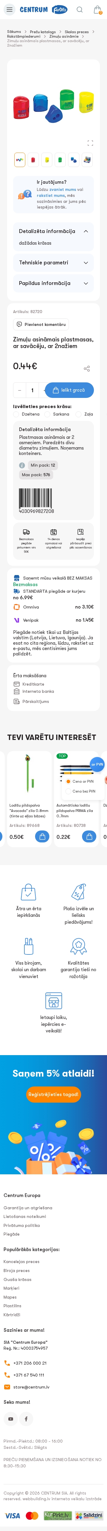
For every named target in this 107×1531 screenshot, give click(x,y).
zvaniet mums (62, 189)
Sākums (14, 31)
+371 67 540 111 (28, 1375)
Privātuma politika (22, 1225)
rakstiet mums (51, 195)
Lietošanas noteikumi (25, 1216)
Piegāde (12, 1234)
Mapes (10, 1297)
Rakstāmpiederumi (23, 36)
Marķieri (11, 1288)
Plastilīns (12, 1305)
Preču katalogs (43, 32)
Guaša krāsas (18, 1279)
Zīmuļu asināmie (63, 36)
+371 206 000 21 (30, 1363)
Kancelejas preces (22, 1261)
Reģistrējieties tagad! (53, 1094)
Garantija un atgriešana (28, 1207)
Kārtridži (12, 1314)
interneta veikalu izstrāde (76, 1498)
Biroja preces (17, 1270)
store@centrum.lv (31, 1387)
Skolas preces (77, 32)
